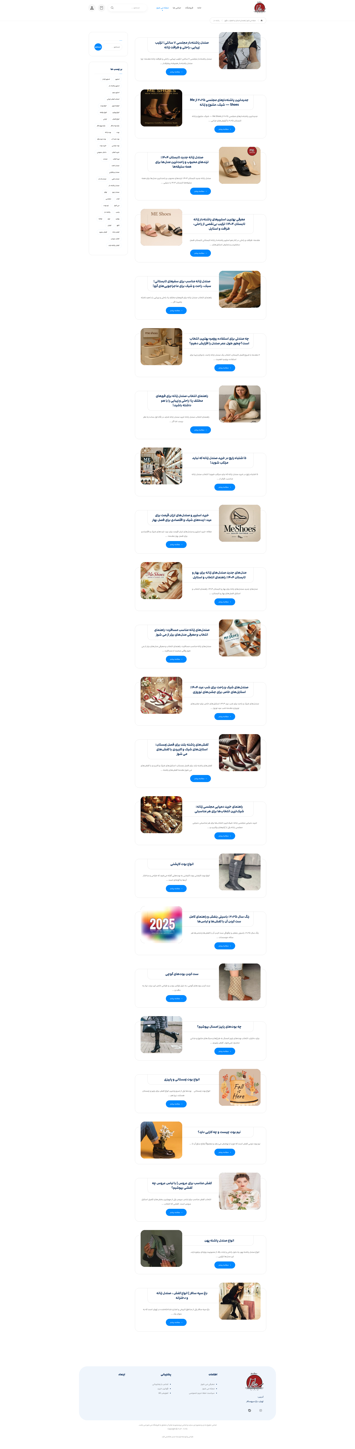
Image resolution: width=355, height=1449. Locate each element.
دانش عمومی (101, 152)
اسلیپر (117, 79)
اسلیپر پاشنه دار (114, 86)
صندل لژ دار (102, 179)
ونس (117, 212)
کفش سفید (103, 232)
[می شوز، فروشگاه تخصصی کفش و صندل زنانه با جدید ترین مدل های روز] (260, 7)
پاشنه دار (107, 212)
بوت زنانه (108, 132)
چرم (109, 219)
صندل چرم (115, 192)
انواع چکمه (103, 112)
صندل (105, 159)
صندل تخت (115, 165)
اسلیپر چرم (115, 92)
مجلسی (108, 199)
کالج (118, 225)
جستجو (98, 47)
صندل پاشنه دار (114, 185)
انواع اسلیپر (115, 106)
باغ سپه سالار (115, 126)
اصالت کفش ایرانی (113, 99)
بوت (117, 132)
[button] (260, 1410)
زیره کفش (116, 159)
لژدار (117, 199)
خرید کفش (115, 152)
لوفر (105, 192)
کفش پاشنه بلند (113, 245)
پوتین (117, 219)
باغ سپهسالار (101, 126)
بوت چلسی (115, 145)
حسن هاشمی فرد (169, 1436)
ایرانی (105, 119)
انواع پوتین (115, 112)
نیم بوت (106, 205)
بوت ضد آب (115, 139)
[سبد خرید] (101, 7)
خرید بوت (103, 145)
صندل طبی (115, 179)
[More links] (150, 8)
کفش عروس (115, 239)
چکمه (100, 219)
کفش (109, 225)
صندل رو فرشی (114, 172)
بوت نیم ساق (101, 139)
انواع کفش (115, 119)
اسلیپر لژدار (106, 79)
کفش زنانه (115, 232)
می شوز (116, 205)
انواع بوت (103, 106)
